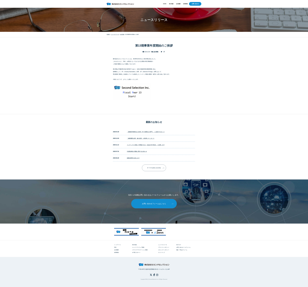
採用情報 (185, 3)
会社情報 (122, 34)
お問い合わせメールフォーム (183, 247)
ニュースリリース (162, 244)
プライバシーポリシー (163, 247)
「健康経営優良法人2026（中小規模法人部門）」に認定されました (146, 131)
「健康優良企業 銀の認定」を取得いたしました (140, 138)
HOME (164, 3)
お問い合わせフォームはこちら (154, 204)
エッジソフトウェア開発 (138, 247)
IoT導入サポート (136, 252)
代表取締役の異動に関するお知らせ (137, 151)
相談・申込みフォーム (181, 250)
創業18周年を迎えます (133, 158)
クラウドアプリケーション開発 (140, 250)
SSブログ (178, 244)
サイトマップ (161, 252)
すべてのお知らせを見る (154, 167)
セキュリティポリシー (163, 250)
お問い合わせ (195, 3)
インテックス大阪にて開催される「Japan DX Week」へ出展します (146, 145)
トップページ (117, 244)
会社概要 (178, 3)
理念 (115, 247)
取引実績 (171, 3)
